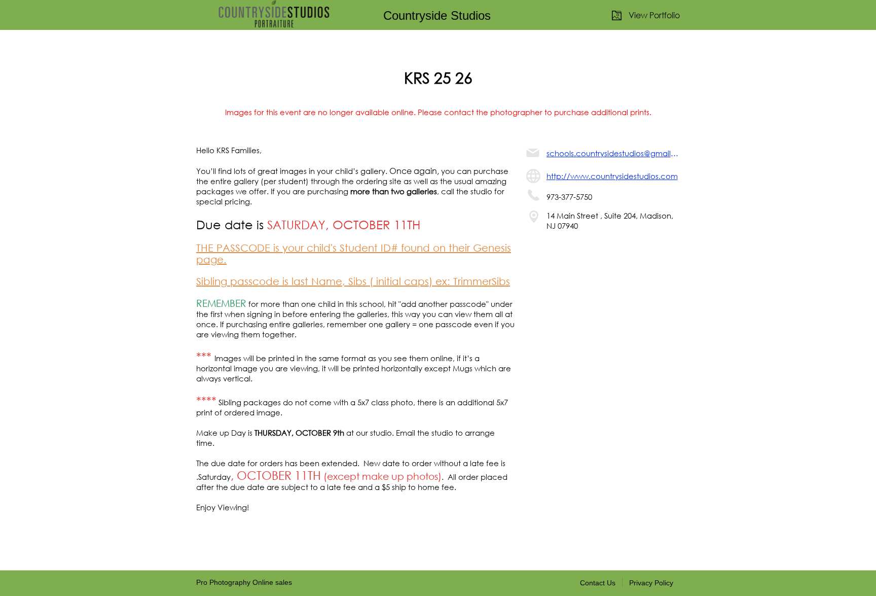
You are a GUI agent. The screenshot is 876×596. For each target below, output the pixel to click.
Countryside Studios (437, 15)
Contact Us (597, 583)
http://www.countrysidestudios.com (612, 176)
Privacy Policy (651, 583)
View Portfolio (654, 15)
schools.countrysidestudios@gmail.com (613, 153)
